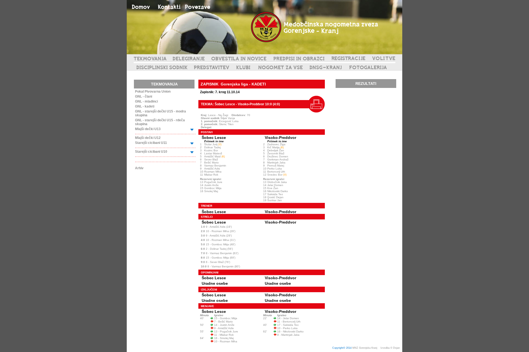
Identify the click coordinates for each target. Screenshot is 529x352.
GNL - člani (143, 96)
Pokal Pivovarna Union (153, 91)
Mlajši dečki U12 (148, 138)
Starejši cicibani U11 (151, 143)
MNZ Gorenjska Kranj (364, 347)
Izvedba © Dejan (390, 347)
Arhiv (139, 168)
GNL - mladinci (146, 101)
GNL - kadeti (144, 106)
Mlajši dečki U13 (148, 129)
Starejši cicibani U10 (151, 152)
